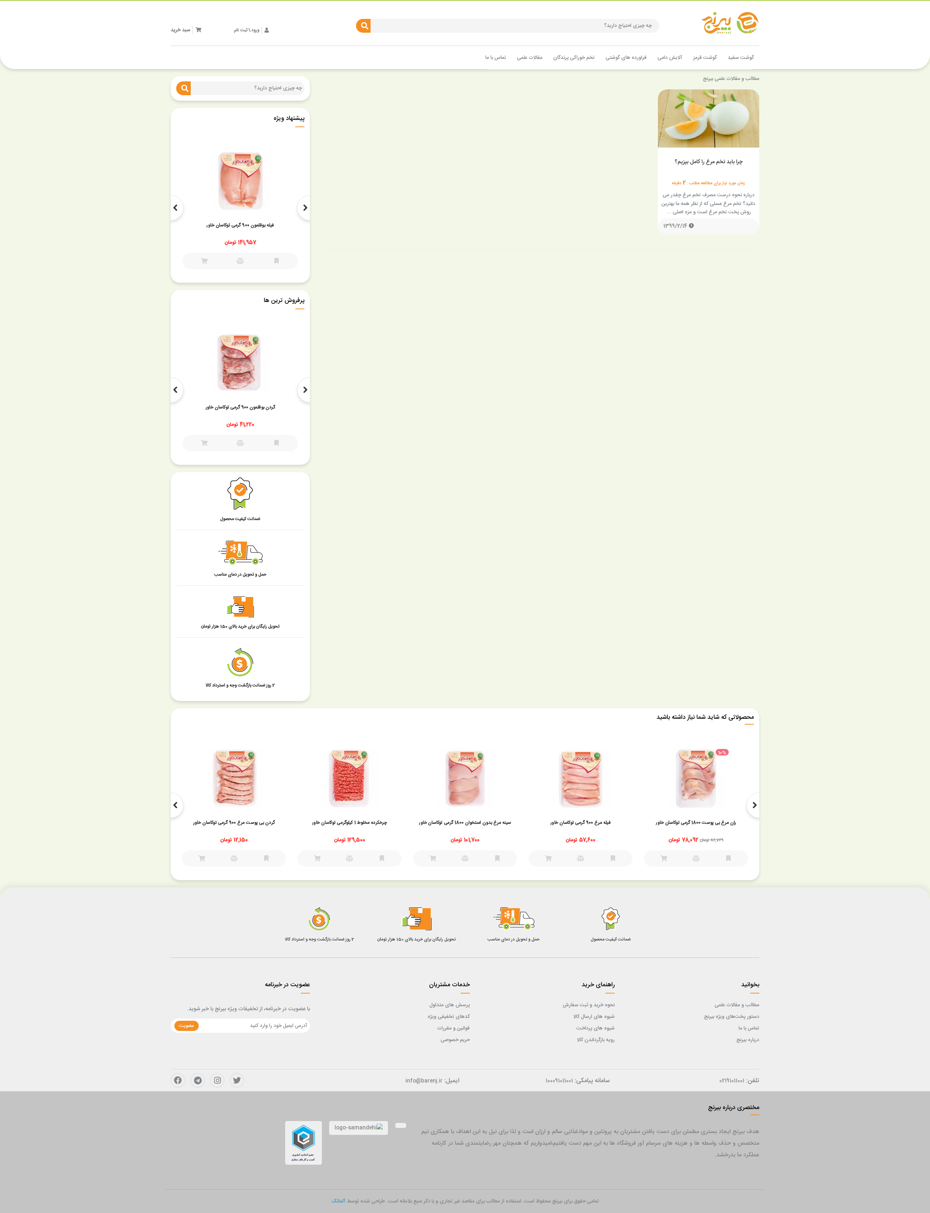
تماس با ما (749, 1028)
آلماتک (338, 1201)
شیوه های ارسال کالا (594, 1016)
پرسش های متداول (449, 1005)
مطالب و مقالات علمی (737, 1005)
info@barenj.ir (423, 1081)
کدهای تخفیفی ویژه (449, 1016)
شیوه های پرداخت (596, 1028)
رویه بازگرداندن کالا (596, 1040)
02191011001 (731, 1081)
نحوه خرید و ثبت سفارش (589, 1005)
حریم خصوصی (455, 1040)
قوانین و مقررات (453, 1028)
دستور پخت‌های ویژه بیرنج (731, 1016)
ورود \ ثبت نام (246, 30)
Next (170, 208)
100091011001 (559, 1081)
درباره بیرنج (747, 1040)
